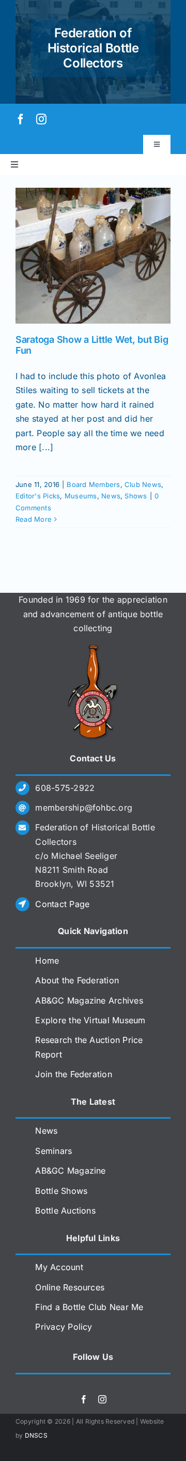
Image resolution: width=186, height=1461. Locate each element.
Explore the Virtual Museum (90, 1020)
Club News (143, 484)
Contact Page (62, 904)
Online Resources (69, 1287)
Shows (136, 496)
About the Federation (77, 980)
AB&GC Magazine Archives (89, 1000)
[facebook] (21, 119)
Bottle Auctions (65, 1210)
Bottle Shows (61, 1191)
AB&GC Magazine (70, 1170)
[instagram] (41, 119)
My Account (59, 1267)
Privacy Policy (63, 1326)
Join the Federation (73, 1074)
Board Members (93, 484)
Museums (81, 496)
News (110, 496)
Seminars (53, 1151)
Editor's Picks (38, 496)
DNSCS (36, 1435)
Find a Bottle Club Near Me (89, 1307)
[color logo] (93, 648)
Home (47, 960)
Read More (34, 519)
